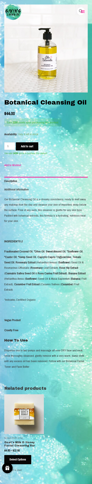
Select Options (17, 459)
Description (10, 181)
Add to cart (27, 146)
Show (7, 468)
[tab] (46, 181)
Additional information (16, 189)
